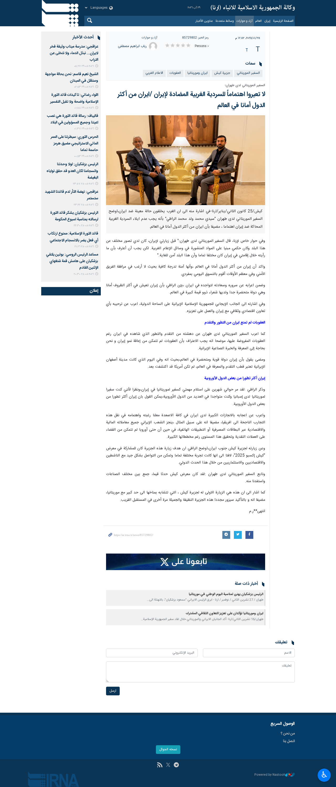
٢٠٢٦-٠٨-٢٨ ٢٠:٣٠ (84, 274)
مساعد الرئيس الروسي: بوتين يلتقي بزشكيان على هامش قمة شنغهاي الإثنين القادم (72, 261)
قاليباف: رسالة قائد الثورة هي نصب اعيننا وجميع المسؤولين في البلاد (72, 119)
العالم (258, 21)
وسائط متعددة (225, 21)
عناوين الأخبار (204, 21)
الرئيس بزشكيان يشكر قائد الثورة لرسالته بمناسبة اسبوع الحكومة (74, 216)
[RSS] (159, 765)
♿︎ (324, 774)
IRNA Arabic (253, 8)
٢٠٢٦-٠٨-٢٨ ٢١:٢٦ (84, 246)
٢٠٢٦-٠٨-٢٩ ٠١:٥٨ (84, 108)
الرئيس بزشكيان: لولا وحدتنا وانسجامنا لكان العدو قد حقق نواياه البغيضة (72, 171)
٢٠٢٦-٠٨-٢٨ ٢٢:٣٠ (84, 225)
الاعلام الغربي (154, 73)
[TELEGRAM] (176, 765)
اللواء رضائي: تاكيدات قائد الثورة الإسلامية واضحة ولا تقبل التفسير (74, 98)
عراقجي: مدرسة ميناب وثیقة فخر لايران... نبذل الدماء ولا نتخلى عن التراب (74, 53)
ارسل (112, 691)
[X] (168, 765)
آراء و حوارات (245, 21)
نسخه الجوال (168, 749)
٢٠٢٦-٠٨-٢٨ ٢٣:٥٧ (83, 183)
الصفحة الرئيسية (283, 21)
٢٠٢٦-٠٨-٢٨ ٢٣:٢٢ (84, 204)
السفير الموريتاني (248, 73)
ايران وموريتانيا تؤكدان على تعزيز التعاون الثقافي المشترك (224, 613)
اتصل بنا (289, 741)
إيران (267, 21)
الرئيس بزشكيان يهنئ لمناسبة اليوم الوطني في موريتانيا (226, 594)
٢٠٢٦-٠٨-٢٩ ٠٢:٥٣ (84, 87)
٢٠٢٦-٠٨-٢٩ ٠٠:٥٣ (84, 156)
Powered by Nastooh (269, 775)
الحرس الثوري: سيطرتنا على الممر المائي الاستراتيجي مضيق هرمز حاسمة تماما (74, 143)
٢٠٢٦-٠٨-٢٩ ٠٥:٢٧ (84, 66)
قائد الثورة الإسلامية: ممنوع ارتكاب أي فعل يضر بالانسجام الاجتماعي (73, 237)
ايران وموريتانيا (197, 73)
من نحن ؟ (288, 734)
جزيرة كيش (222, 73)
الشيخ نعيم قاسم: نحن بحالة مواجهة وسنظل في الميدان (71, 77)
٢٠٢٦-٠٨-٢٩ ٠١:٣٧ (84, 128)
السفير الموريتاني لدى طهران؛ (245, 85)
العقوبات (175, 73)
